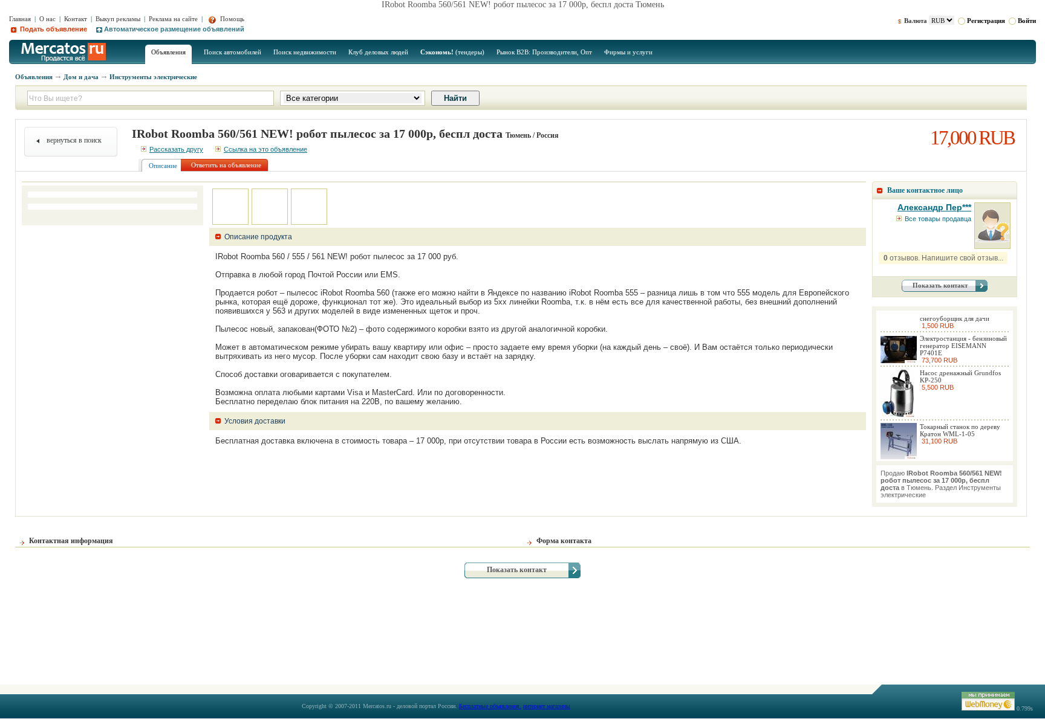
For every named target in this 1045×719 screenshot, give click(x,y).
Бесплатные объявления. (490, 706)
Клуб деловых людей (378, 52)
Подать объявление (52, 29)
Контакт (75, 18)
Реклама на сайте (173, 18)
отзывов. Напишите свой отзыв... (943, 258)
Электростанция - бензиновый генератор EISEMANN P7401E (963, 345)
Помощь (231, 18)
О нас (47, 18)
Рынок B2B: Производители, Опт (544, 52)
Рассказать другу (176, 149)
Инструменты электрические (153, 76)
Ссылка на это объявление (265, 149)
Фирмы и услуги (628, 52)
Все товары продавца (938, 218)
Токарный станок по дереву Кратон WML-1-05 (960, 430)
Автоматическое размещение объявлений (174, 29)
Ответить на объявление (226, 165)
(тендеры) (452, 52)
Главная (20, 18)
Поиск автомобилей (232, 52)
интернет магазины (546, 706)
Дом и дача (81, 76)
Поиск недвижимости (304, 52)
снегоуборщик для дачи (954, 318)
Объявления (168, 52)
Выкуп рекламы (118, 18)
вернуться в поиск (74, 140)
